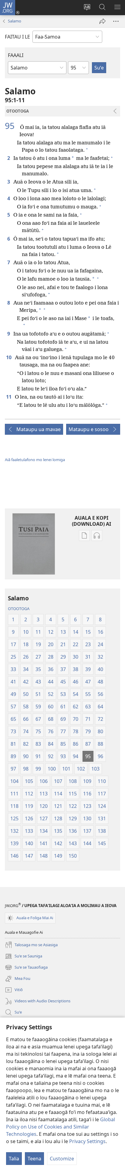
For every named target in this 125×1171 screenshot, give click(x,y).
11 (9, 396)
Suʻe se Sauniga (23, 956)
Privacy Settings (87, 1141)
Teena (34, 1158)
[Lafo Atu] (102, 21)
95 (12, 125)
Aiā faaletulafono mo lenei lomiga (35, 459)
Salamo (14, 21)
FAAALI (15, 55)
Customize (62, 1158)
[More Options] (115, 21)
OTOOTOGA (18, 608)
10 (9, 357)
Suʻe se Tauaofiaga (26, 967)
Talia (14, 1158)
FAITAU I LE (17, 36)
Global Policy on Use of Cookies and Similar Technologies (60, 1126)
